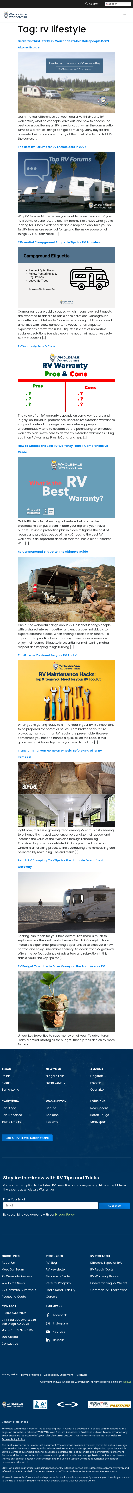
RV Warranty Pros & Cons (36, 346)
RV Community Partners (19, 1290)
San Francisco (12, 1115)
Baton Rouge (99, 1115)
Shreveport (98, 1122)
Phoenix (95, 1083)
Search (93, 3)
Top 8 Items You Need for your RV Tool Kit (49, 655)
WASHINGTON (56, 1101)
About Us (8, 1263)
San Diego (9, 1108)
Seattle (51, 1108)
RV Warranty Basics (104, 1276)
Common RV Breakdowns (108, 1290)
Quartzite (97, 1089)
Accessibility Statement (58, 1374)
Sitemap (82, 1374)
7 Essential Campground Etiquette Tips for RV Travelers (59, 242)
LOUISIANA (98, 1101)
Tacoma (52, 1122)
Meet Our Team (13, 1269)
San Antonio (10, 1089)
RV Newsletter (56, 1269)
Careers (52, 1297)
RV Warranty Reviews (17, 1276)
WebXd (127, 1381)
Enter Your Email (14, 1199)
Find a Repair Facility (60, 1290)
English (113, 3)
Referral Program (58, 1283)
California (10, 1101)
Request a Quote (14, 1297)
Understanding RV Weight (108, 1283)
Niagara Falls (55, 1076)
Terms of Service (31, 1374)
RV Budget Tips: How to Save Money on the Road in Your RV (61, 966)
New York (54, 1069)
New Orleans (99, 1108)
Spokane (52, 1115)
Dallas (6, 1076)
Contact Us (10, 1344)
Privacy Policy (65, 1214)
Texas (6, 1069)
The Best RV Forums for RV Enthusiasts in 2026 (52, 147)
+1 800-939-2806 (14, 1313)
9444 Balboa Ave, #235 (19, 1320)
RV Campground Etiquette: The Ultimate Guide (53, 552)
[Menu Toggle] (125, 15)
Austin (6, 1083)
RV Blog (51, 1263)
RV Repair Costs (102, 1269)
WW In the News (13, 1283)
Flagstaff (96, 1076)
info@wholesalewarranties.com (54, 1435)
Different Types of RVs (106, 1263)
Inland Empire (11, 1122)
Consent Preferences (15, 1422)
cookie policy (87, 1480)
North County (55, 1083)
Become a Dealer (58, 1276)
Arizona (96, 1069)
